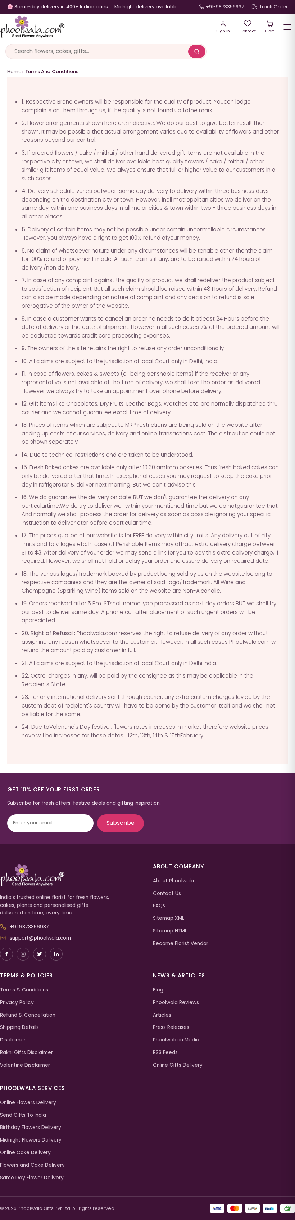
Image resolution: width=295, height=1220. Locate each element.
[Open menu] (287, 27)
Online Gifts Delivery (178, 1065)
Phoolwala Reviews (176, 1002)
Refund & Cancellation (27, 1015)
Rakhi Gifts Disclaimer (26, 1052)
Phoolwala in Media (176, 1039)
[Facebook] (6, 954)
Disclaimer (13, 1039)
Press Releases (171, 1027)
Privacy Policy (17, 1002)
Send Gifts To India (23, 1115)
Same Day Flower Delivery (32, 1177)
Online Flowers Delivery (28, 1102)
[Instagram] (23, 954)
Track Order (273, 6)
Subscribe (120, 823)
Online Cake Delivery (25, 1152)
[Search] (196, 51)
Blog (158, 989)
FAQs (159, 905)
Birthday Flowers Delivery (30, 1127)
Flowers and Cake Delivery (32, 1165)
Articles (162, 1015)
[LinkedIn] (56, 954)
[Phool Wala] (103, 27)
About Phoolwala (173, 880)
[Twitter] (39, 954)
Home (14, 71)
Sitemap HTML (170, 930)
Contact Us (167, 893)
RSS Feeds (165, 1052)
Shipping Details (19, 1027)
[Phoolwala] (71, 875)
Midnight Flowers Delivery (31, 1140)
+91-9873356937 (225, 6)
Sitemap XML (168, 918)
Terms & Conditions (24, 989)
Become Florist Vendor (180, 943)
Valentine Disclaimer (25, 1065)
